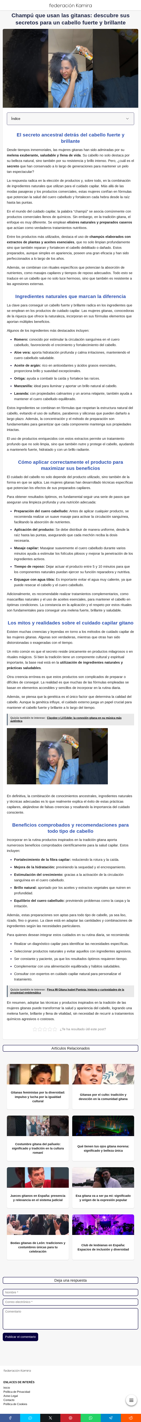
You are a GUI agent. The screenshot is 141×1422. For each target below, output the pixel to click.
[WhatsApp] (91, 1418)
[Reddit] (131, 1418)
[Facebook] (10, 1418)
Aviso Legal (10, 1395)
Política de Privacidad (16, 1391)
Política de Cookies (15, 1404)
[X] (50, 1418)
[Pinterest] (70, 1418)
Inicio (6, 1387)
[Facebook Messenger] (30, 1418)
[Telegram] (111, 1418)
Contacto (8, 1400)
